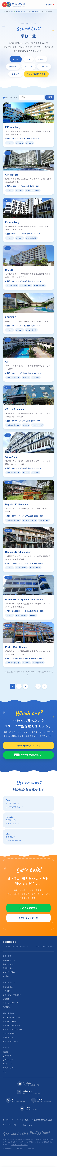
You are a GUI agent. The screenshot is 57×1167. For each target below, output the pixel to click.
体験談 (5, 1052)
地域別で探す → (12, 803)
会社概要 (6, 998)
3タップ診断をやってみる (28, 745)
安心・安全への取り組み (12, 995)
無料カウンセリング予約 (12, 1029)
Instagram (27, 1124)
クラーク (13, 66)
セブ (28, 59)
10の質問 (6, 991)
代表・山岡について (10, 1002)
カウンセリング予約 (28, 917)
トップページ (8, 1119)
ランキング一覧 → (13, 840)
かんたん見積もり (10, 1033)
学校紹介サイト (9, 960)
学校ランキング (9, 964)
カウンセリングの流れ (11, 1025)
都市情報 (6, 976)
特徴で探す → (11, 837)
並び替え (13, 97)
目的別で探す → (12, 820)
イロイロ (44, 66)
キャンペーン (8, 1063)
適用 (50, 97)
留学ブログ (7, 1056)
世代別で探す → (12, 823)
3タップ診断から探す (36, 74)
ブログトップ (8, 1067)
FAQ (4, 1071)
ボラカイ (15, 74)
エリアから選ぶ (9, 972)
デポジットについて (10, 1041)
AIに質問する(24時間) (11, 1017)
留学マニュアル (9, 1059)
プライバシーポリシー (11, 1124)
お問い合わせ (8, 1037)
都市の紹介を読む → (14, 806)
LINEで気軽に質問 (29, 907)
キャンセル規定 (22, 1119)
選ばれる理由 (8, 987)
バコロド (28, 66)
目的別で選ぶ (8, 968)
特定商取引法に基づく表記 (42, 1119)
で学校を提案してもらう (29, 754)
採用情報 (6, 1006)
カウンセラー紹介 (10, 1021)
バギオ (41, 59)
